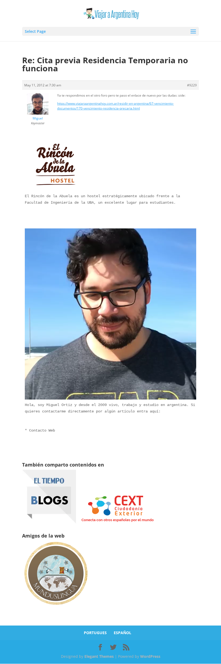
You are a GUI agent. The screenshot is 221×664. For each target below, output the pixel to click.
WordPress (150, 656)
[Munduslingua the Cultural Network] (55, 606)
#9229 (192, 85)
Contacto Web (42, 430)
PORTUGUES (95, 632)
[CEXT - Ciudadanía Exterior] (117, 522)
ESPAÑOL (122, 632)
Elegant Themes (99, 656)
